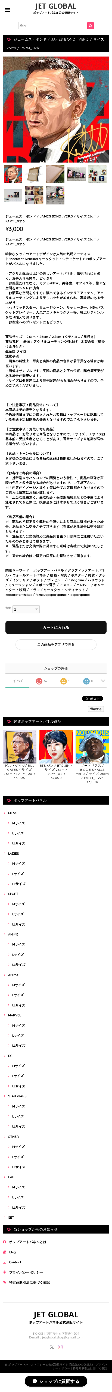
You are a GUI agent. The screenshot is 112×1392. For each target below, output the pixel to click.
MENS (12, 813)
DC (10, 1056)
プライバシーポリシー (26, 1272)
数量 (8, 607)
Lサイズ (18, 833)
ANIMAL (14, 975)
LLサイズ (18, 843)
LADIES (13, 853)
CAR (11, 1177)
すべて (18, 680)
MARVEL (14, 1015)
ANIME (13, 934)
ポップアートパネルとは (27, 1242)
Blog (12, 1252)
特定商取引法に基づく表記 (29, 1282)
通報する (96, 709)
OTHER (13, 1137)
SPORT (13, 894)
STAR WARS (17, 1096)
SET (11, 1217)
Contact (15, 1262)
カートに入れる (56, 627)
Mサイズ (18, 823)
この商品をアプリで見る (55, 644)
